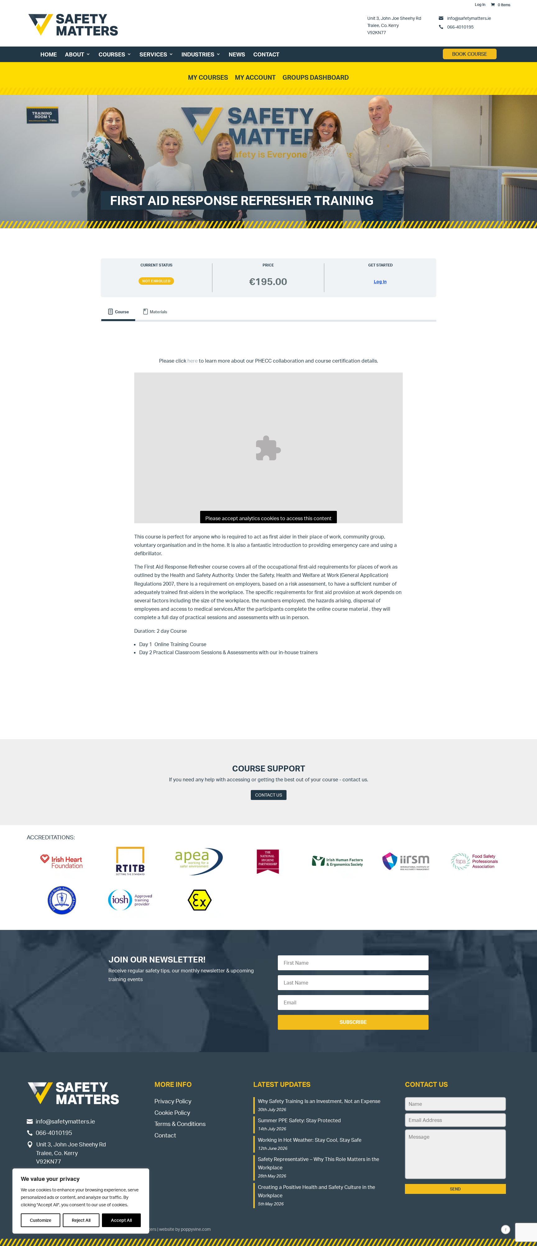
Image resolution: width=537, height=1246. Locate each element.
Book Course (469, 54)
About (74, 54)
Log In (480, 5)
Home (48, 54)
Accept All (121, 1220)
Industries (197, 54)
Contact (266, 54)
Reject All (81, 1220)
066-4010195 (460, 26)
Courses (112, 54)
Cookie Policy (172, 1112)
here (192, 361)
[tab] (118, 312)
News (237, 54)
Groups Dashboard (315, 77)
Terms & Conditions (180, 1124)
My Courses (208, 77)
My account (255, 77)
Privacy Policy (172, 1101)
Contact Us (268, 794)
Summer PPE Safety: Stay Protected (299, 1120)
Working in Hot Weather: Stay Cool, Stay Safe (309, 1140)
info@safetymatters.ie (469, 18)
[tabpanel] (268, 513)
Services (153, 54)
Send (455, 1188)
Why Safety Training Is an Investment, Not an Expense (319, 1101)
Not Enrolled (156, 281)
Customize (40, 1220)
